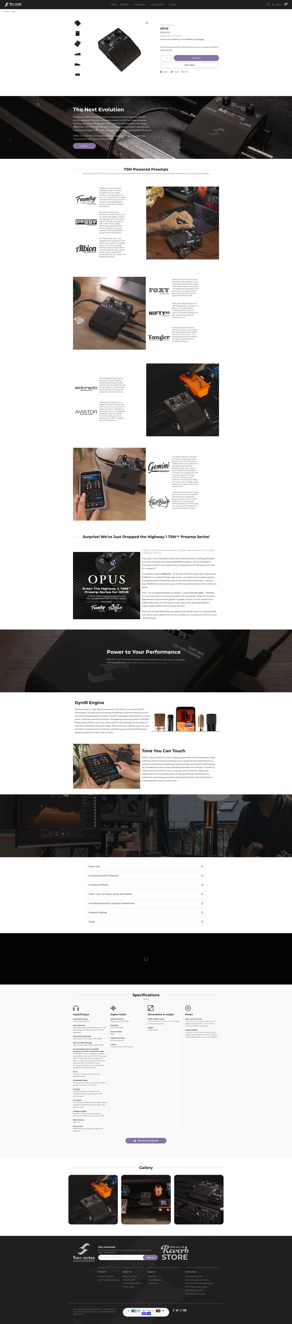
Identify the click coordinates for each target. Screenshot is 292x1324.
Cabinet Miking (98, 912)
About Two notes (130, 1276)
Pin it (186, 72)
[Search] (268, 4)
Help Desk (152, 1276)
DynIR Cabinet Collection (108, 1280)
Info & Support (157, 4)
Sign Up (150, 1258)
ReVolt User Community (195, 1294)
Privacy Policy (128, 1287)
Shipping (163, 36)
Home (114, 4)
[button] (84, 146)
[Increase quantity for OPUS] (171, 58)
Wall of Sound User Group (196, 1287)
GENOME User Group (194, 1290)
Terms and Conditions (132, 1283)
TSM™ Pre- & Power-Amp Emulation (110, 894)
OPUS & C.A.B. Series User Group (199, 1283)
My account (153, 1283)
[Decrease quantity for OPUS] (162, 58)
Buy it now (189, 65)
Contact (172, 4)
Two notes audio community (197, 1280)
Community (139, 4)
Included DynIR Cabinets (104, 875)
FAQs (92, 922)
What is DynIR (129, 1280)
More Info (94, 866)
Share (165, 72)
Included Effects (98, 885)
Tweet (176, 72)
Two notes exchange (193, 1276)
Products (124, 4)
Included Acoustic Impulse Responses (112, 903)
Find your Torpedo (105, 1276)
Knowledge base (155, 1280)
